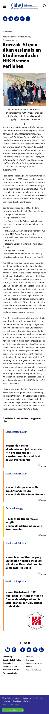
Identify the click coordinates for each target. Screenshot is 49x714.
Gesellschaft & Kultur (12, 660)
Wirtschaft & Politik (11, 670)
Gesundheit (8, 663)
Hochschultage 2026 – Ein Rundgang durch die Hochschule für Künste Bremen (25, 491)
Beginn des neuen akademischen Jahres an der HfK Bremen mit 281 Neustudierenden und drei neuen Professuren (23, 453)
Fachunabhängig (10, 673)
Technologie (8, 656)
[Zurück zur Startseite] (24, 6)
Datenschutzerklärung (34, 663)
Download (35, 119)
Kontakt (29, 666)
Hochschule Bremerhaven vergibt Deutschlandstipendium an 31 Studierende (24, 524)
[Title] (16, 18)
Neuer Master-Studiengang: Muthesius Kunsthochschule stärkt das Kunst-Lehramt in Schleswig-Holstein (23, 562)
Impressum (30, 660)
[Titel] (5, 18)
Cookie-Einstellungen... (11, 705)
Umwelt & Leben (10, 666)
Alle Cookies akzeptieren (13, 710)
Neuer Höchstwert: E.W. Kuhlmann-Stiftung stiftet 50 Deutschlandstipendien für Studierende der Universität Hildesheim (24, 599)
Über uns (29, 657)
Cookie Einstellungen (33, 670)
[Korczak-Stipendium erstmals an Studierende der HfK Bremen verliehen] (10, 18)
